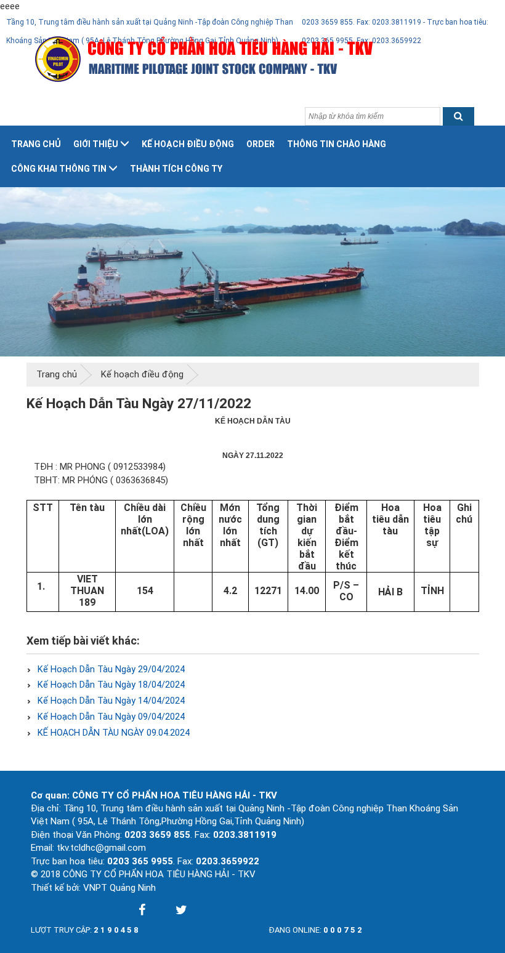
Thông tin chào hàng (336, 144)
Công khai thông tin (59, 169)
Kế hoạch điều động (188, 144)
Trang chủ (36, 144)
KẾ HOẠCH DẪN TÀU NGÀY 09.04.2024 (112, 733)
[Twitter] (181, 910)
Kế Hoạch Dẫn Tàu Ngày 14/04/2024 (110, 701)
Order (260, 144)
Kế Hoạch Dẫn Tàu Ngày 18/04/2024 (110, 685)
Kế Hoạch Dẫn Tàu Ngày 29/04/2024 (110, 669)
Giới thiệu (95, 144)
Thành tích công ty (176, 169)
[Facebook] (141, 910)
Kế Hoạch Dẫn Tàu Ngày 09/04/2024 (110, 717)
